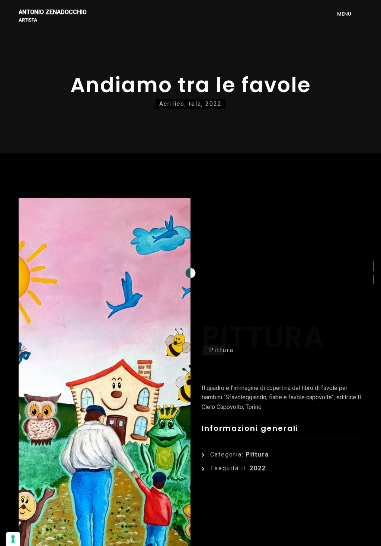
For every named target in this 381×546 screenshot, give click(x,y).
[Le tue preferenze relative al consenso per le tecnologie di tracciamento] (13, 539)
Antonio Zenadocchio (53, 12)
